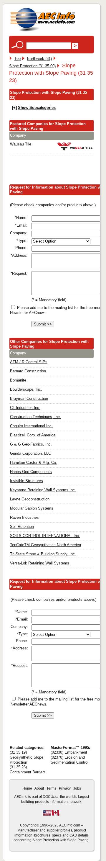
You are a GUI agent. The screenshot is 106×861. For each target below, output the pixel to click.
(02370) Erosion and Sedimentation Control (69, 760)
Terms (51, 788)
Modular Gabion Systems (31, 508)
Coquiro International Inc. (31, 426)
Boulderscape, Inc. (26, 389)
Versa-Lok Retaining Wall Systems (39, 563)
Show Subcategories (37, 107)
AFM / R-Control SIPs (28, 362)
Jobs (77, 788)
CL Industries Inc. (25, 407)
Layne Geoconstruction (29, 499)
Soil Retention (22, 526)
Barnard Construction (28, 371)
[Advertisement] (57, 170)
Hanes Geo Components (31, 471)
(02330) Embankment (69, 752)
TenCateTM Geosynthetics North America (45, 545)
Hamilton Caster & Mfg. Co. (33, 462)
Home (27, 788)
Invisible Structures (26, 481)
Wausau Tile (20, 144)
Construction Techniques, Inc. (35, 417)
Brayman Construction (29, 398)
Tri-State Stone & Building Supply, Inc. (43, 554)
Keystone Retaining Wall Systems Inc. (43, 490)
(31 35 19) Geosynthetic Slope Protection (26, 757)
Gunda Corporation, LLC (30, 453)
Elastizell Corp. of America (32, 435)
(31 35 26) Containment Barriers (28, 769)
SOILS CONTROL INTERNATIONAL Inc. (45, 535)
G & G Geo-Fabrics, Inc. (31, 444)
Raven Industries (24, 517)
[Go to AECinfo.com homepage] (43, 31)
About (39, 788)
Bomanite (18, 380)
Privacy (65, 788)
